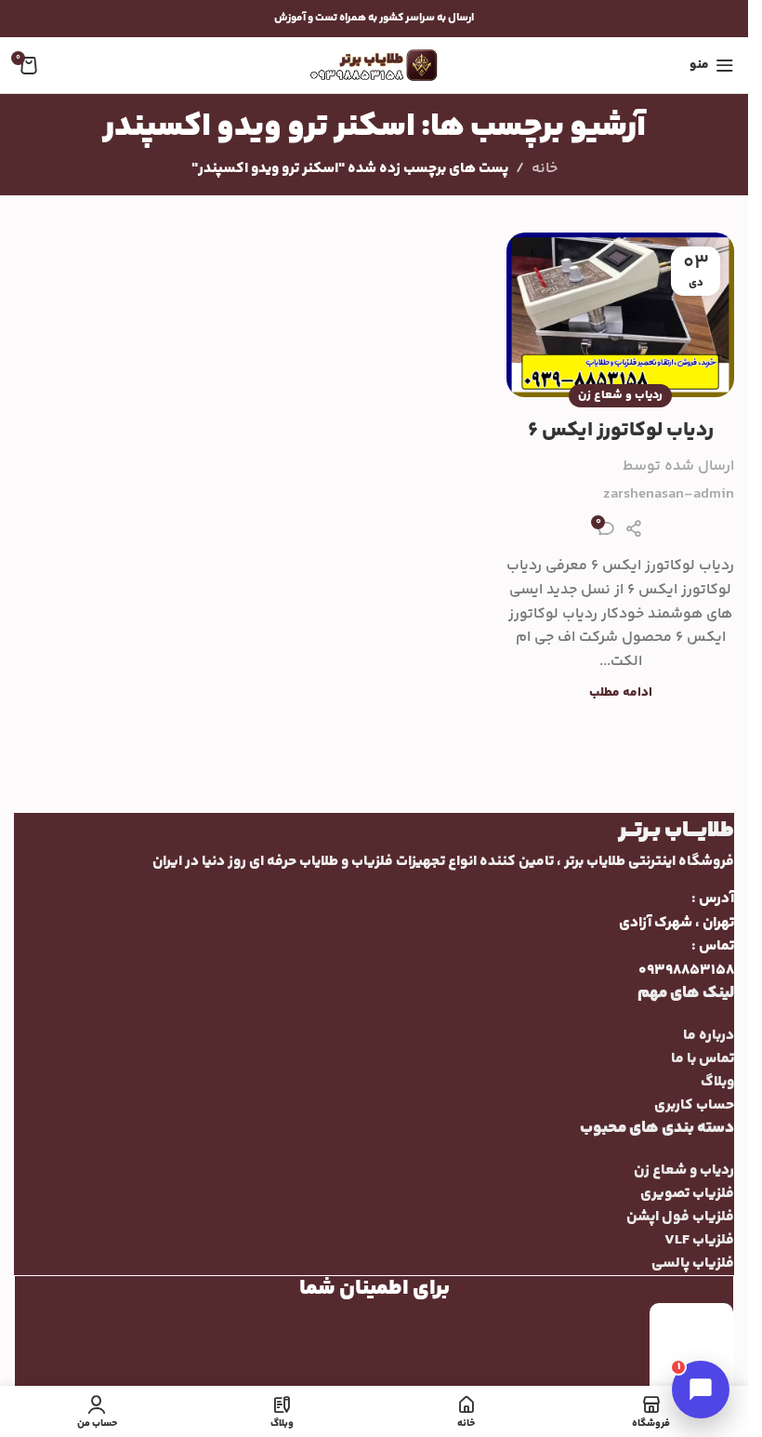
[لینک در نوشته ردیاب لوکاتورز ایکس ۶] (620, 315)
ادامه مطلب (620, 693)
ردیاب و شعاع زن (620, 395)
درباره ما (708, 1035)
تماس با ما (702, 1059)
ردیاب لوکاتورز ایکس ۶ (621, 430)
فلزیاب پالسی (692, 1263)
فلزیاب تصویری (687, 1193)
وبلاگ (717, 1082)
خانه (545, 168)
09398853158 (686, 970)
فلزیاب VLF (699, 1240)
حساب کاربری (694, 1105)
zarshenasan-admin (668, 494)
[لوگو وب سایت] (374, 65)
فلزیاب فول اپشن (680, 1217)
